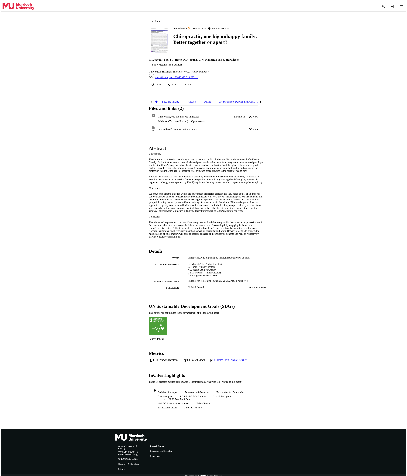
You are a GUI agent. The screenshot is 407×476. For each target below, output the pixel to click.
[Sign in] (392, 6)
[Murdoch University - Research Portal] (18, 6)
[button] (239, 117)
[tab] (171, 102)
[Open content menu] (401, 6)
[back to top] (156, 102)
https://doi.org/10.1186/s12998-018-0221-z (176, 77)
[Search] (383, 6)
